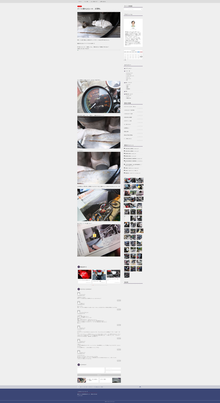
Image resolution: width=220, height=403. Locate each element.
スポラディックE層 (127, 120)
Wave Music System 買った (130, 106)
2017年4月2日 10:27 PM (81, 313)
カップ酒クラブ (94, 1)
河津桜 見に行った (129, 168)
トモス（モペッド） (130, 75)
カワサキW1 (79, 6)
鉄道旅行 (128, 88)
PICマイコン (129, 95)
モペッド (128, 77)
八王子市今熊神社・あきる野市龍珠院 (132, 164)
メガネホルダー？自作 (128, 113)
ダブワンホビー (128, 68)
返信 (119, 300)
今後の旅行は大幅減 (128, 117)
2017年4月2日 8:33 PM (81, 304)
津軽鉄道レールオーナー (130, 173)
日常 (126, 91)
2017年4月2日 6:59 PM (81, 295)
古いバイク (129, 78)
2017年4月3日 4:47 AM (81, 353)
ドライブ (128, 84)
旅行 (127, 87)
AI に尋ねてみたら (128, 138)
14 (138, 55)
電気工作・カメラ (129, 94)
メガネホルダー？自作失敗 (129, 110)
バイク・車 (127, 71)
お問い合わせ (103, 1)
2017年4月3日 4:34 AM (81, 342)
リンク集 (86, 1)
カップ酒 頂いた (127, 124)
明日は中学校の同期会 (128, 135)
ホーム (80, 1)
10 (127, 55)
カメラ (128, 96)
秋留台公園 (126, 131)
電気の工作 (129, 98)
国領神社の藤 (127, 153)
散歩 (127, 86)
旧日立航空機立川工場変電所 (130, 158)
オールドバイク (130, 73)
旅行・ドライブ (128, 82)
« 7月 (125, 60)
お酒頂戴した (126, 127)
